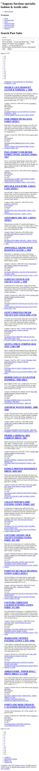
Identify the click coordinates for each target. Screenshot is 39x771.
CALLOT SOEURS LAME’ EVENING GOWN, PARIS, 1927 (19, 503)
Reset (9, 49)
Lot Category (11, 43)
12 (5, 75)
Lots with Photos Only (22, 42)
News (6, 22)
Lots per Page (15, 45)
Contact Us (7, 757)
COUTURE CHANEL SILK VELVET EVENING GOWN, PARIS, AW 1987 (18, 537)
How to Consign (9, 27)
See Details (19, 179)
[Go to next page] (5, 77)
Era (29, 43)
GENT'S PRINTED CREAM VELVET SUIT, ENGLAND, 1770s (20, 313)
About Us (7, 28)
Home (6, 18)
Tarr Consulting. (5, 768)
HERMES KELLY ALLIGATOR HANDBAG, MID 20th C (19, 378)
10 (5, 71)
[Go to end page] (5, 78)
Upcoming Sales (9, 20)
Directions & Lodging (10, 759)
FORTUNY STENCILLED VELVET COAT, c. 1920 (16, 280)
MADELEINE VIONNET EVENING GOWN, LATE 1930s (19, 639)
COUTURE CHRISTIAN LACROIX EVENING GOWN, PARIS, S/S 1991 (18, 605)
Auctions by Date (9, 25)
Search (8, 40)
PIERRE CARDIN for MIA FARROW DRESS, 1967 (17, 436)
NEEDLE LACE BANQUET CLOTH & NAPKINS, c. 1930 (18, 88)
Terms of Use (8, 762)
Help (32, 42)
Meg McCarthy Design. (19, 767)
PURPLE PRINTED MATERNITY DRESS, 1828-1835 (20, 469)
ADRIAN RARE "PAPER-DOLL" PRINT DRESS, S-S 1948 (20, 672)
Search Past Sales (9, 23)
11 (5, 73)
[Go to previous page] (5, 58)
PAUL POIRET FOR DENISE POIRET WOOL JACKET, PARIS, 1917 (20, 154)
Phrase (4, 42)
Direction (25, 47)
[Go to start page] (5, 56)
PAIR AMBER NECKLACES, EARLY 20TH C (18, 120)
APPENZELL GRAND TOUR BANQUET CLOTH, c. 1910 (18, 248)
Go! (4, 49)
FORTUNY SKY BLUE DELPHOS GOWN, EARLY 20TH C (20, 572)
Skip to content (8, 11)
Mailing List (7, 760)
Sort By (9, 47)
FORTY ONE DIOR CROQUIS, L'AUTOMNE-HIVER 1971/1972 (19, 705)
